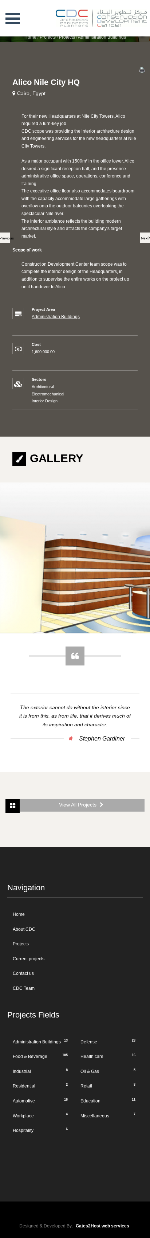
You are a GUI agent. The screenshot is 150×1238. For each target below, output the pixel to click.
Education (107, 1101)
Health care (107, 1056)
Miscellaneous (107, 1115)
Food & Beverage (40, 1056)
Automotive (40, 1101)
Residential (40, 1086)
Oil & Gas (107, 1071)
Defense (107, 1041)
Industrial (40, 1071)
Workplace (40, 1115)
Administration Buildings (56, 316)
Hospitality (40, 1130)
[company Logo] (95, 9)
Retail (107, 1086)
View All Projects (78, 805)
